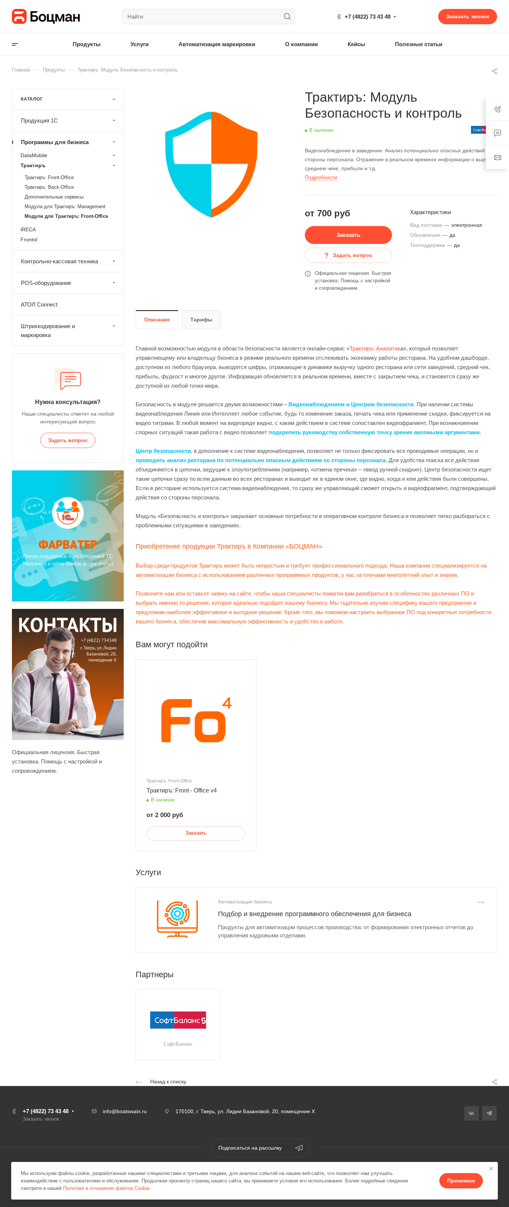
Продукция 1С (39, 120)
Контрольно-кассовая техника (59, 261)
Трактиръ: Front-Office (49, 177)
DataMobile (33, 155)
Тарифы (201, 320)
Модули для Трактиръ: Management (65, 206)
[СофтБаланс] (178, 1020)
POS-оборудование (46, 283)
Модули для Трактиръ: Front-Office (66, 216)
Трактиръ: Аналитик (375, 348)
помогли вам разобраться (355, 593)
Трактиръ (32, 165)
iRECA (28, 229)
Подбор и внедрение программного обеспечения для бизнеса (314, 914)
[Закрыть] (491, 1168)
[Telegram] (489, 1113)
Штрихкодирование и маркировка (48, 330)
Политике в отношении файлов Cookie (106, 1188)
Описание (157, 320)
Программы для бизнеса (55, 142)
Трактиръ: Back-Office (49, 187)
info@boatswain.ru (125, 1111)
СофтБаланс (178, 1044)
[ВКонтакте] (471, 1113)
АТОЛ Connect (39, 304)
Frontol (28, 239)
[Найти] (289, 16)
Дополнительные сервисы (54, 197)
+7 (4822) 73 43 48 (368, 16)
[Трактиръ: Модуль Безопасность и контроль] (211, 164)
